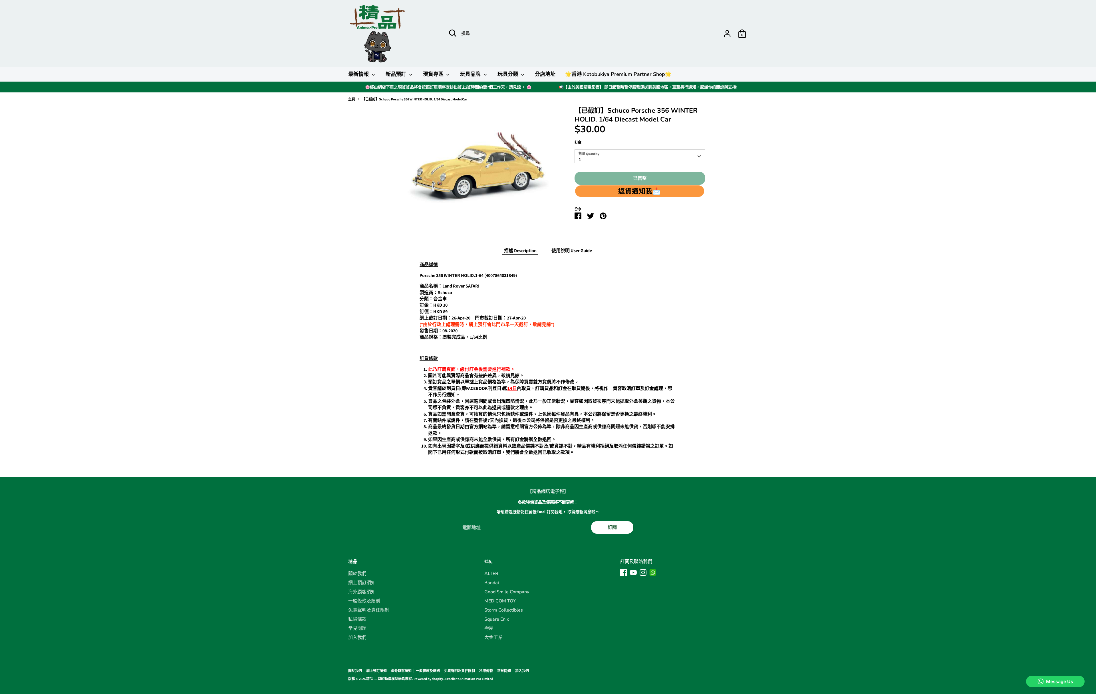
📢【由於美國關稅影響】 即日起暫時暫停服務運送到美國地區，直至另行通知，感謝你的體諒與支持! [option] (648, 87)
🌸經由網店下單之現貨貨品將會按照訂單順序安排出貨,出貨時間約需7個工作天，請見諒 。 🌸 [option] (448, 87)
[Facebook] (623, 572)
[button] (640, 191)
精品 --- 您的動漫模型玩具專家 (389, 679)
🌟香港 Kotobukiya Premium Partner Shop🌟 (618, 74)
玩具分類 (508, 74)
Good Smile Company (506, 592)
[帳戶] (727, 33)
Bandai (491, 583)
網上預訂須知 (362, 583)
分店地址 (545, 74)
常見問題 (357, 628)
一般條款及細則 (364, 601)
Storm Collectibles (503, 610)
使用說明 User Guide (571, 251)
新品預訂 (397, 74)
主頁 (351, 99)
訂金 (578, 142)
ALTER (491, 573)
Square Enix (496, 619)
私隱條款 (357, 619)
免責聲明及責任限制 (368, 610)
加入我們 (357, 637)
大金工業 (493, 637)
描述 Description (520, 251)
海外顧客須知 (362, 592)
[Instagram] (643, 572)
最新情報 (359, 74)
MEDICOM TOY (500, 601)
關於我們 (357, 573)
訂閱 (612, 527)
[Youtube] (633, 572)
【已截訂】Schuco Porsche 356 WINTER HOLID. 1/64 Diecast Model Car (414, 99)
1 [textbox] (580, 160)
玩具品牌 (471, 74)
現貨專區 (434, 74)
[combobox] (640, 156)
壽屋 (488, 628)
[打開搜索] (452, 33)
